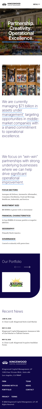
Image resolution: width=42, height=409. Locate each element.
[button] (27, 267)
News (28, 386)
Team (28, 381)
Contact (30, 390)
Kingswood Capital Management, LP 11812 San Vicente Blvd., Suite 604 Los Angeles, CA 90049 (17, 372)
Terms (14, 396)
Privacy (5, 396)
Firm (4, 381)
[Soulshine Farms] (16, 282)
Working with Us (10, 386)
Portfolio (6, 390)
